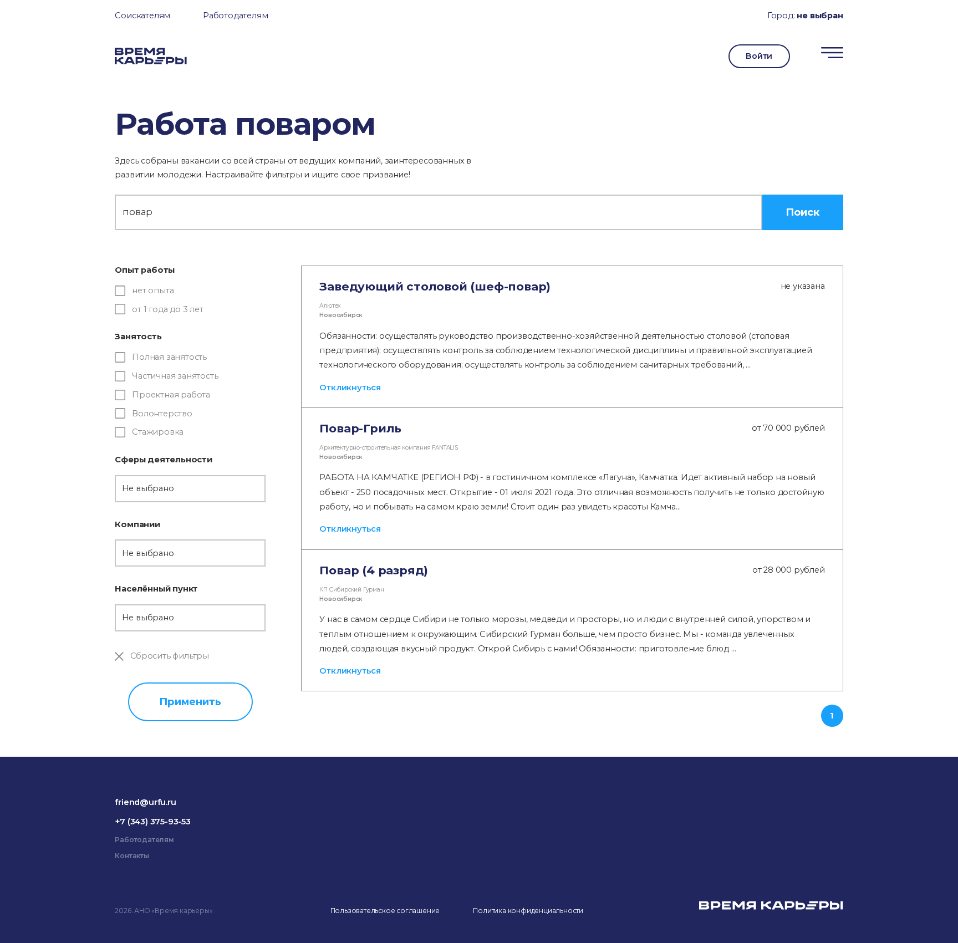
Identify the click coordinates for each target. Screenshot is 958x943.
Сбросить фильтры (168, 656)
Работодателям (235, 16)
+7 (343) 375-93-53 (152, 822)
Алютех (329, 305)
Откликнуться (350, 388)
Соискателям (142, 16)
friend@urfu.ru (145, 802)
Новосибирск (340, 315)
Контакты (132, 856)
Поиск (802, 212)
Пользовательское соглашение (385, 910)
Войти (759, 56)
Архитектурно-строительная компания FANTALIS (388, 447)
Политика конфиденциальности (528, 910)
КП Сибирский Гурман (351, 589)
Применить (190, 701)
